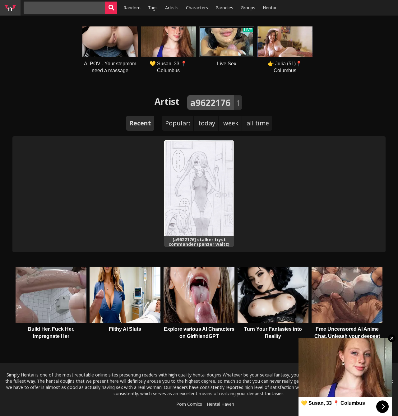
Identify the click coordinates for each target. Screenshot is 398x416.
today (206, 123)
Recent (140, 123)
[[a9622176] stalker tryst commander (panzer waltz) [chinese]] (199, 188)
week (230, 123)
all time (258, 123)
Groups (248, 8)
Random (132, 8)
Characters (197, 8)
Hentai (269, 8)
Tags (153, 8)
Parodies (224, 8)
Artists (171, 8)
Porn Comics (189, 404)
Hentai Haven (220, 404)
